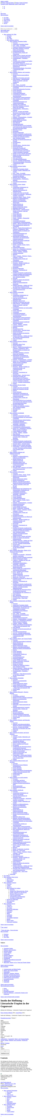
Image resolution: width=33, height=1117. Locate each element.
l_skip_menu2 (4, 927)
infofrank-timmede (6, 1082)
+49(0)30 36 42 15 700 (10, 1083)
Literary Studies (4, 1040)
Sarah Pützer (19, 1012)
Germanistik (11, 1039)
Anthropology (4, 1039)
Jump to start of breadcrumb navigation (10, 996)
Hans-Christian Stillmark (7, 1012)
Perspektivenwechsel (6, 1018)
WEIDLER (24, 1040)
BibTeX (3, 1043)
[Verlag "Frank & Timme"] (14, 2)
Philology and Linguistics (15, 1040)
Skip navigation (4, 15)
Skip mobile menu (5, 30)
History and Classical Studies (22, 1039)
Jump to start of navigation (7, 26)
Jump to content (4, 1)
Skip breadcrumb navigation (7, 986)
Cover (2, 1046)
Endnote (7, 1043)
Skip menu (3, 13)
